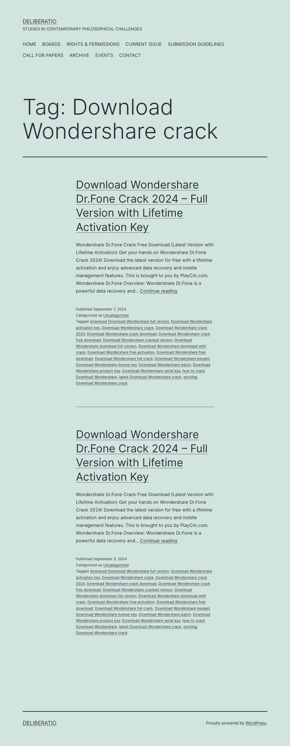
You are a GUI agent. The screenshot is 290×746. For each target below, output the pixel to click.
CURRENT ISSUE (144, 44)
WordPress (256, 723)
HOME (29, 44)
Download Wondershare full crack (124, 358)
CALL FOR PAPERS (43, 55)
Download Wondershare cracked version (137, 340)
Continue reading (158, 291)
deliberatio (39, 21)
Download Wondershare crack (128, 327)
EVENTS (104, 55)
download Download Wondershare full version (129, 321)
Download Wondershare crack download (122, 334)
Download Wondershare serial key (151, 370)
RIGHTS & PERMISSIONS (93, 44)
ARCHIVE (79, 55)
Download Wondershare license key (106, 364)
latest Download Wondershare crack (150, 377)
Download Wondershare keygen (182, 358)
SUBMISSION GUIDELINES (196, 44)
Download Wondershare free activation (121, 352)
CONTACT (130, 55)
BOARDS (51, 44)
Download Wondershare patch (165, 364)
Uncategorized (116, 315)
